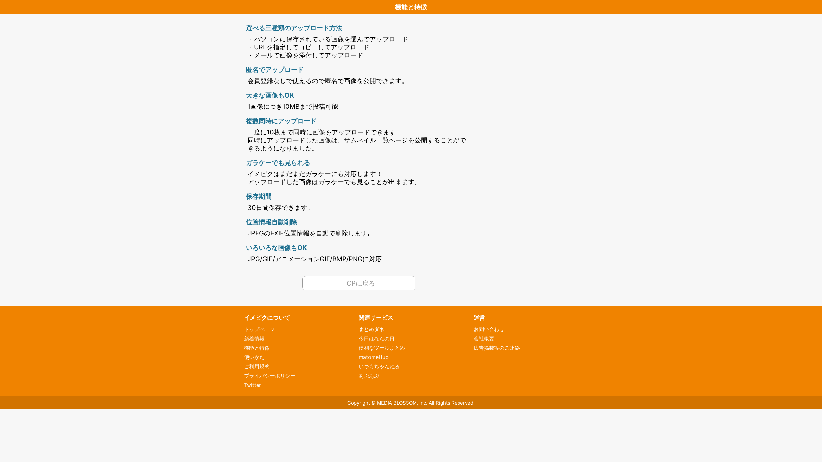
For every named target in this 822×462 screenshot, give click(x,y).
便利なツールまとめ (382, 348)
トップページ (259, 329)
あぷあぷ (369, 375)
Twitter (252, 385)
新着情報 (254, 338)
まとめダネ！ (374, 329)
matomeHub (374, 357)
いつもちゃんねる (379, 366)
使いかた (254, 357)
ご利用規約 (257, 366)
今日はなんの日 (377, 338)
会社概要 (484, 338)
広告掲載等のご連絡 (497, 348)
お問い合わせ (489, 329)
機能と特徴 (257, 348)
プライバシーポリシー (269, 375)
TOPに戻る (359, 283)
